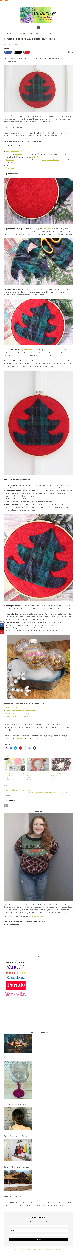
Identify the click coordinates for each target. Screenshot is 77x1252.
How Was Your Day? (38, 13)
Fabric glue (10, 168)
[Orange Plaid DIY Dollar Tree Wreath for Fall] (38, 764)
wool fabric (18, 154)
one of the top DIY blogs (37, 917)
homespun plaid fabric (50, 160)
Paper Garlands (11, 713)
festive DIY (18, 738)
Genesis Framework (44, 1249)
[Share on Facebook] (2, 625)
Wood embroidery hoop (14, 151)
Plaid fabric (10, 160)
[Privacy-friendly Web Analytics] (4, 3)
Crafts (11, 785)
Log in (60, 1249)
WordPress (54, 1249)
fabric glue (28, 350)
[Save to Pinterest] (2, 632)
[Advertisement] (38, 940)
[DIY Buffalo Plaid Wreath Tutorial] (61, 764)
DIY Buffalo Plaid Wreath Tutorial (59, 774)
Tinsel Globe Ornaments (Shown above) (21, 711)
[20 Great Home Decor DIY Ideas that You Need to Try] (14, 764)
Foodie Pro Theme (31, 1249)
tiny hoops (37, 499)
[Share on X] (2, 628)
